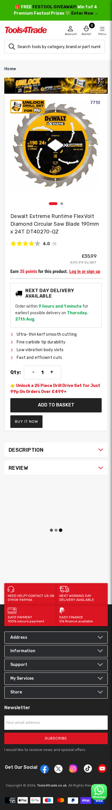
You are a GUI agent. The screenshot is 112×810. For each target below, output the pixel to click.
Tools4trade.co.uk (52, 785)
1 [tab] (53, 203)
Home (10, 68)
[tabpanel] (56, 149)
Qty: (15, 372)
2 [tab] (61, 203)
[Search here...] (11, 46)
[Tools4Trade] (30, 31)
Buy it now (26, 421)
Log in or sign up (84, 271)
